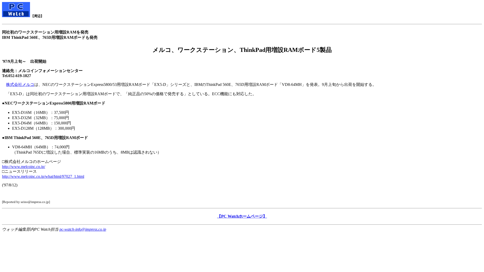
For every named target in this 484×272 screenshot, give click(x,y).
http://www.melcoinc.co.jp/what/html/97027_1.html (43, 176)
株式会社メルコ (20, 84)
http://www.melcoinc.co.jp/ (23, 166)
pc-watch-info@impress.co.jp (82, 229)
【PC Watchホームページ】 (242, 216)
